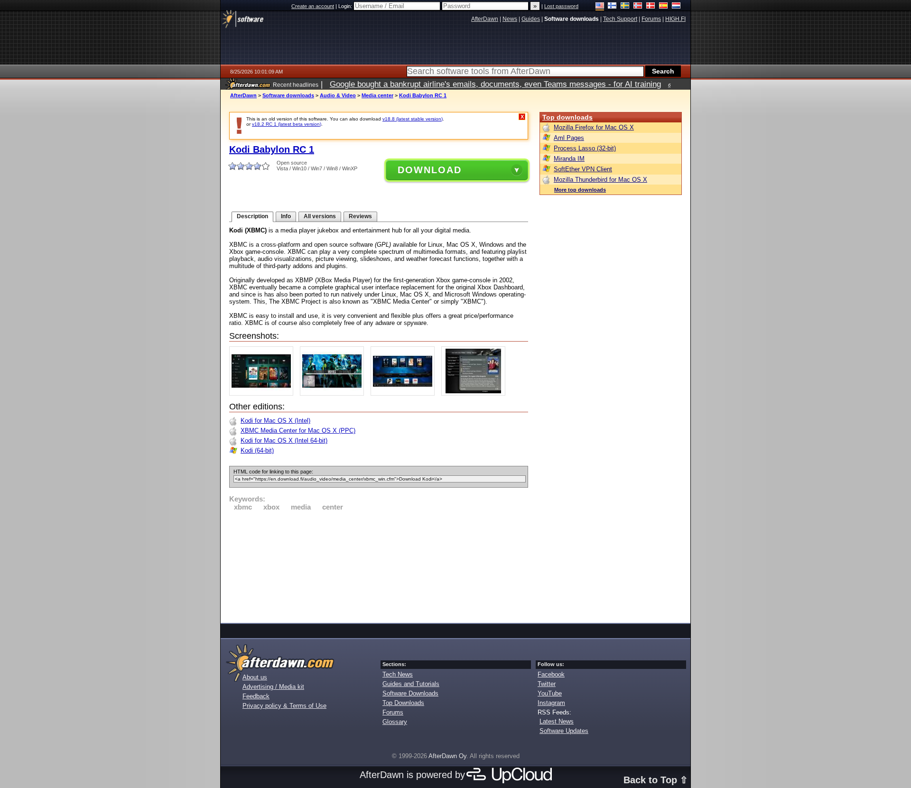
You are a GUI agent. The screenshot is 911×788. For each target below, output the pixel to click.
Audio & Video (338, 95)
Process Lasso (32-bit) (585, 148)
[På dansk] (650, 6)
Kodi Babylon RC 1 (422, 95)
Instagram (551, 702)
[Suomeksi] (612, 6)
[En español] (663, 6)
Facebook (551, 674)
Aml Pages (569, 137)
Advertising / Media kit (273, 686)
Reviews (360, 216)
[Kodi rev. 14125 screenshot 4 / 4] (475, 393)
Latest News (556, 721)
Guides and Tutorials (410, 683)
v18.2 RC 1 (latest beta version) (286, 124)
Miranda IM (569, 158)
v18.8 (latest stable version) (412, 118)
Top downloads (567, 117)
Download (430, 170)
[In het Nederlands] (676, 6)
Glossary (394, 721)
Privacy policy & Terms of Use (284, 705)
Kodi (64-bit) (257, 450)
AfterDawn (243, 95)
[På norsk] (637, 6)
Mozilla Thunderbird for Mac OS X (600, 179)
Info (286, 216)
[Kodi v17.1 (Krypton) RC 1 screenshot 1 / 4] (263, 393)
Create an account (312, 6)
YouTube (550, 693)
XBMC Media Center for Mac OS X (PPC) (298, 430)
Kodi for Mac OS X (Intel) (275, 420)
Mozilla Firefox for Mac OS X (594, 127)
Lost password (561, 6)
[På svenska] (625, 6)
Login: (345, 6)
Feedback (256, 696)
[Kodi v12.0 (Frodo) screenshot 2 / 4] (334, 393)
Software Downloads (410, 693)
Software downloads (288, 95)
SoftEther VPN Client (583, 169)
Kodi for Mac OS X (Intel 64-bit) (284, 440)
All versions (320, 216)
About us (254, 677)
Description (252, 216)
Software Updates (563, 730)
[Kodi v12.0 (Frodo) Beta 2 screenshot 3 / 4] (405, 393)
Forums (392, 712)
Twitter (547, 683)
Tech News (397, 674)
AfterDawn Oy (447, 756)
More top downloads (580, 190)
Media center (377, 95)
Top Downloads (403, 702)
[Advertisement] (378, 565)
